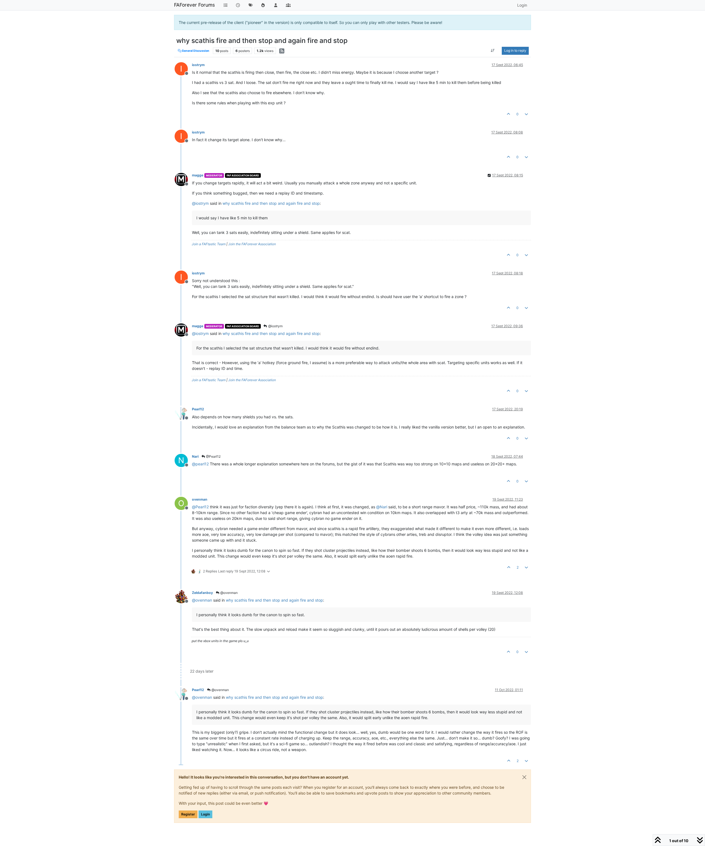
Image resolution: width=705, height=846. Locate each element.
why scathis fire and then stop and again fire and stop (271, 203)
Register (188, 814)
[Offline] (183, 178)
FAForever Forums (194, 5)
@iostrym (275, 326)
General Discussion (195, 51)
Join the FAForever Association (252, 244)
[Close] (524, 777)
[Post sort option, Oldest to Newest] (492, 50)
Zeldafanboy (202, 593)
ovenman (199, 499)
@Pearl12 (213, 456)
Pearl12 (198, 409)
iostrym (198, 65)
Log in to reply (515, 50)
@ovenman (228, 593)
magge (197, 175)
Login (205, 814)
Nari (195, 456)
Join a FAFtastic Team (209, 244)
